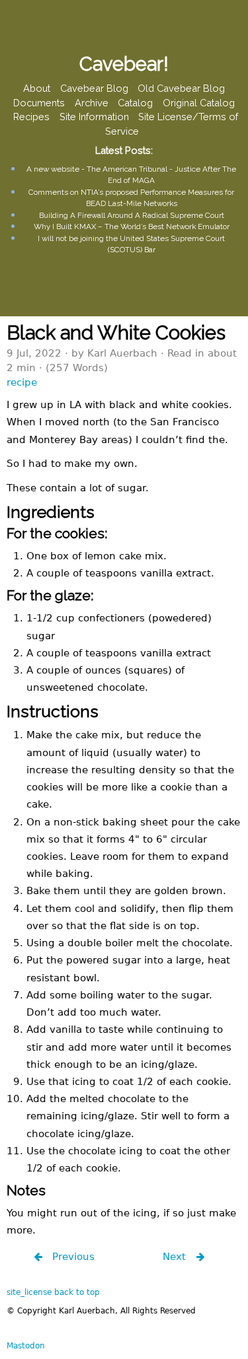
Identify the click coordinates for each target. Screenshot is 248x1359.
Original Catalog (199, 102)
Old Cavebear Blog (181, 88)
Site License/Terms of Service (171, 124)
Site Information (94, 117)
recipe (22, 382)
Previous (72, 1256)
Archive (91, 102)
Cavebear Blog (94, 88)
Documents (39, 102)
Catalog (135, 102)
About (36, 88)
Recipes (31, 117)
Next (176, 1256)
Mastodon (26, 1345)
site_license (29, 1292)
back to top (77, 1292)
